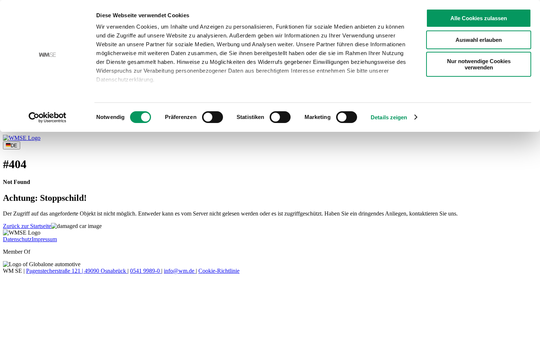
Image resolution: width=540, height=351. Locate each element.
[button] (27, 226)
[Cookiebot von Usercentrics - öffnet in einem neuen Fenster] (47, 117)
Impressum (44, 239)
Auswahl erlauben (479, 40)
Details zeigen (389, 117)
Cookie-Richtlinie (219, 271)
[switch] (212, 117)
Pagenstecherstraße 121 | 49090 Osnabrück (76, 271)
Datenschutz (17, 239)
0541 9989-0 (145, 271)
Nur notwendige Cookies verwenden (479, 64)
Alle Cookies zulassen (478, 18)
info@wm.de (180, 271)
